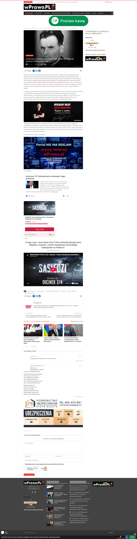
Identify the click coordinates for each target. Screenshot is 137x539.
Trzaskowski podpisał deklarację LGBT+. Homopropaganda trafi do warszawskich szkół (38, 316)
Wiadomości (29, 13)
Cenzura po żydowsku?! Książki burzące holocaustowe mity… (60, 523)
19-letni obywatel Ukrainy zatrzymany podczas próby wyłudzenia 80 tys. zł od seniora (73, 339)
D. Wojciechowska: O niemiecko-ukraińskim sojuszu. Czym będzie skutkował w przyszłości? (79, 487)
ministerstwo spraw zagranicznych (52, 291)
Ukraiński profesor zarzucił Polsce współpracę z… (59, 487)
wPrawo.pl (111, 532)
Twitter (64, 305)
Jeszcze (100, 13)
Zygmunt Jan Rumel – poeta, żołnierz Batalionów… (59, 516)
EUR (89, 47)
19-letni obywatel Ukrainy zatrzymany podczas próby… (60, 501)
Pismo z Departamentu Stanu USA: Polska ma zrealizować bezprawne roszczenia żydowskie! (68, 316)
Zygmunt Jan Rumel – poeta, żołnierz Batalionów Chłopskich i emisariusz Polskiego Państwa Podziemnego (62, 2)
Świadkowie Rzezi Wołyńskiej (61, 13)
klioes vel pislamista (35, 365)
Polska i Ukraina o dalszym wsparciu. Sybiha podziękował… (60, 494)
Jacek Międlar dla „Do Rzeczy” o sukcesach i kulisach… (59, 509)
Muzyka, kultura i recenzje (81, 13)
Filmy (94, 13)
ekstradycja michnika (40, 291)
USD (92, 47)
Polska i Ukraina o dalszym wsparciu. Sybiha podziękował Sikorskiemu (52, 339)
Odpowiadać (80, 361)
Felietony (39, 13)
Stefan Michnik (63, 291)
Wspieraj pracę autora (53, 250)
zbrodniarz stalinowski (72, 291)
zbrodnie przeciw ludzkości (29, 293)
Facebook (70, 305)
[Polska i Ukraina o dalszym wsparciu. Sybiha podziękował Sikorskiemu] (53, 330)
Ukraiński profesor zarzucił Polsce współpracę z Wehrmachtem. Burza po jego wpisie (80, 501)
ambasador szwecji (30, 291)
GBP (95, 47)
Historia (47, 13)
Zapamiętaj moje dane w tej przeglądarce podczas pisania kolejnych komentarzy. (44, 464)
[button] (5, 532)
